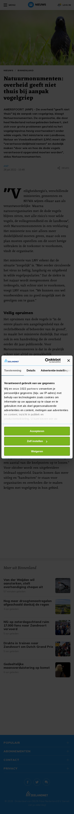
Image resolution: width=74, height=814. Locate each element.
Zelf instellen (35, 441)
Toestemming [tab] (12, 370)
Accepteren (37, 431)
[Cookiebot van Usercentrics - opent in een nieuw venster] (46, 360)
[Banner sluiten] (68, 360)
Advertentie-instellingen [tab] (56, 370)
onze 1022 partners (25, 388)
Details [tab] (31, 370)
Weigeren (37, 451)
